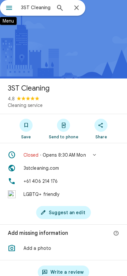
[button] (63, 155)
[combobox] (36, 7)
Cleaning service (25, 105)
